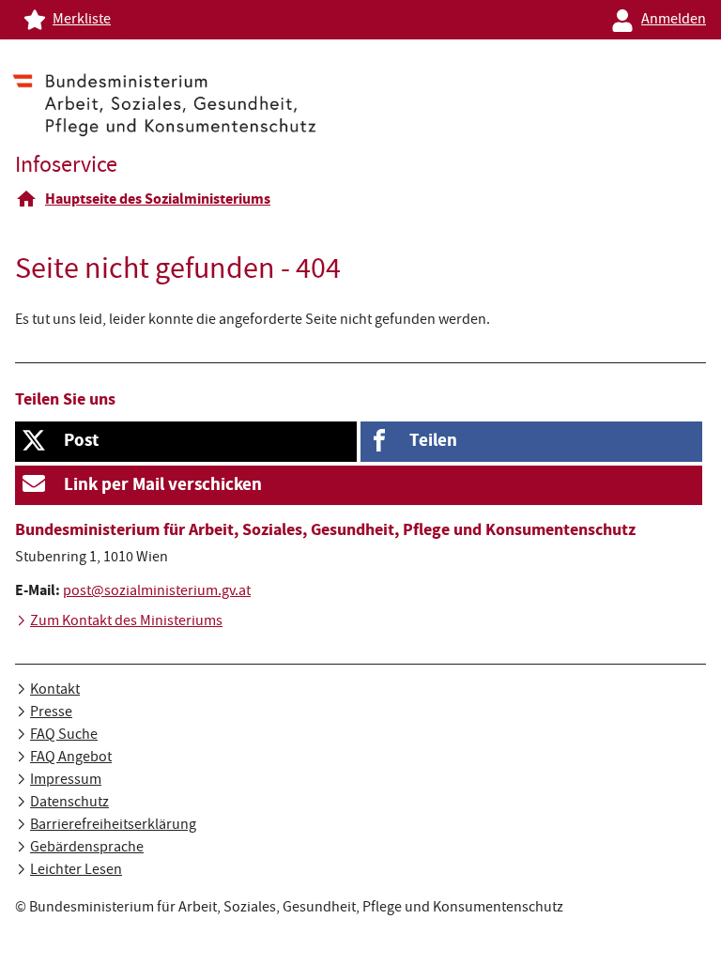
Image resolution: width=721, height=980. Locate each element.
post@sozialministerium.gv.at (157, 592)
